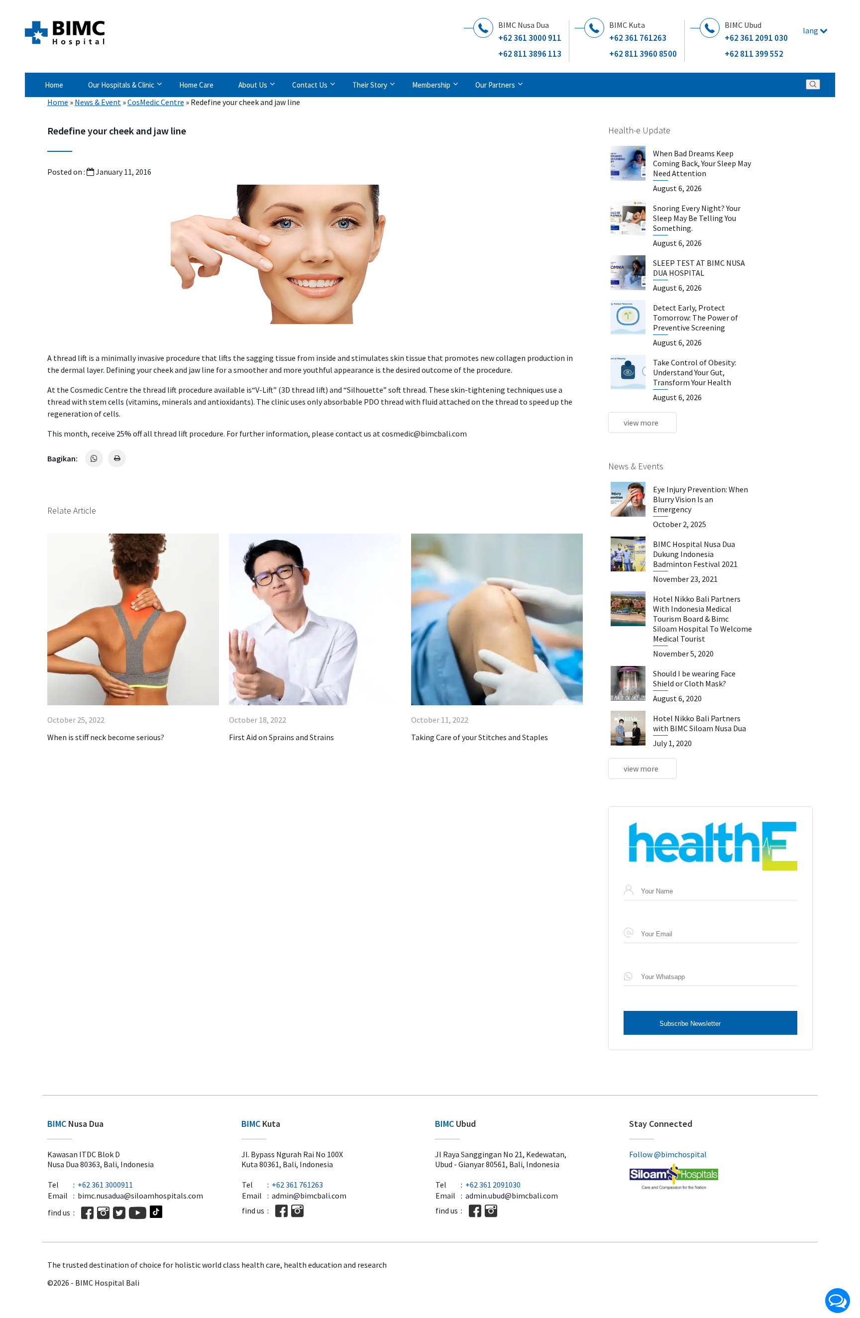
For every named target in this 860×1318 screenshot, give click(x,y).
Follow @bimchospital (668, 1154)
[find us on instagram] (103, 1213)
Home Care (196, 85)
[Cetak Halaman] (117, 458)
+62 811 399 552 (754, 53)
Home (54, 85)
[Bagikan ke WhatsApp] (94, 458)
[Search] (813, 84)
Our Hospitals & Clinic (121, 85)
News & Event (98, 102)
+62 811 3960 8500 (643, 53)
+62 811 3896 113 (529, 53)
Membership (431, 85)
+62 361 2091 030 (756, 37)
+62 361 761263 (637, 37)
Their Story (369, 85)
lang (811, 30)
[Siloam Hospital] (721, 1177)
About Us (252, 85)
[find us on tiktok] (156, 1212)
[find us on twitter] (119, 1213)
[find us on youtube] (137, 1213)
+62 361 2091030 (493, 1185)
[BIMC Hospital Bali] (65, 29)
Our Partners (495, 85)
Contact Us (309, 85)
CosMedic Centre (155, 102)
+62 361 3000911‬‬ (105, 1185)
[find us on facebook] (87, 1213)
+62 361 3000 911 (529, 37)
